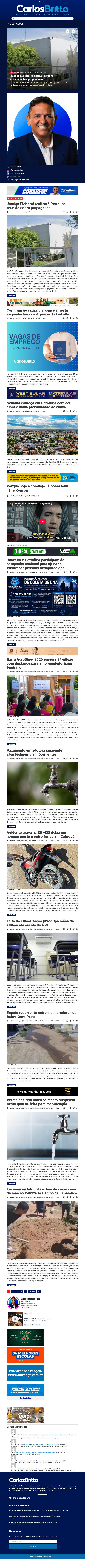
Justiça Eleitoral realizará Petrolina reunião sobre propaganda (31, 77)
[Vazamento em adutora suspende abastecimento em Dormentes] (70, 758)
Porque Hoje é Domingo (21, 545)
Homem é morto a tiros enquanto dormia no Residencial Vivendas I (34, 1469)
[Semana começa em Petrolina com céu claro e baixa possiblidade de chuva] (70, 411)
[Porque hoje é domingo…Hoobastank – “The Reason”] (70, 495)
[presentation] (67, 31)
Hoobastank (12, 545)
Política (13, 72)
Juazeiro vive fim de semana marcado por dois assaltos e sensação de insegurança (35, 1452)
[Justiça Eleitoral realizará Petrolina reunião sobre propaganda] (70, 211)
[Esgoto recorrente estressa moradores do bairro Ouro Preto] (70, 1020)
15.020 (32, 1292)
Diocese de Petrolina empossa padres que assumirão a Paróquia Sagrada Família (49, 1434)
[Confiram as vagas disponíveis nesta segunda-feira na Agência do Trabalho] (70, 318)
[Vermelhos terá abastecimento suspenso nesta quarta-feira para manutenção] (70, 1108)
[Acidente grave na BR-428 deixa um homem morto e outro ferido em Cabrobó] (70, 840)
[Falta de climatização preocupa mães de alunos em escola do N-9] (70, 929)
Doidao (12, 1460)
